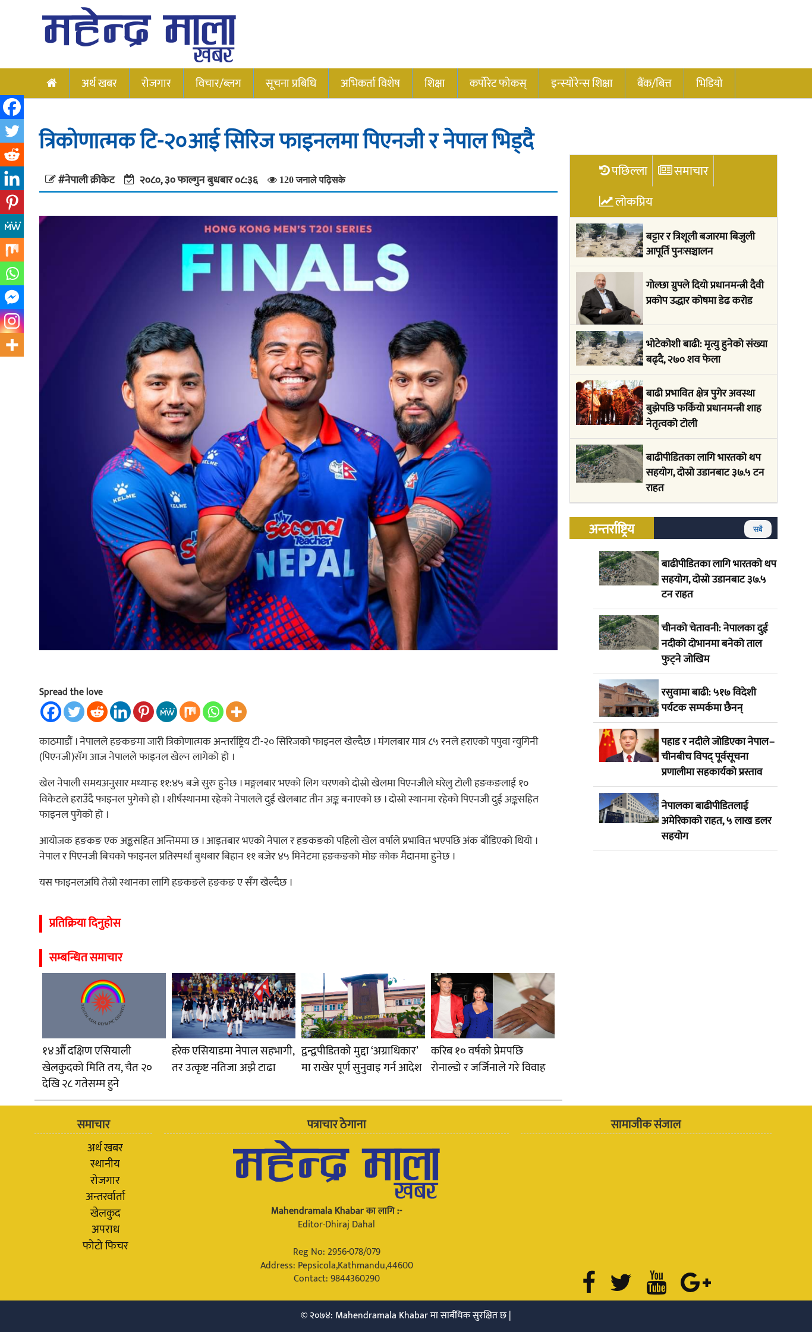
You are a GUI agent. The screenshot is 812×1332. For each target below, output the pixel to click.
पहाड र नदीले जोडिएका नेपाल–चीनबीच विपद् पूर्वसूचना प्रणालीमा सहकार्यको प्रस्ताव (718, 757)
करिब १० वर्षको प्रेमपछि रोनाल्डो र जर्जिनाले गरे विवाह (488, 1059)
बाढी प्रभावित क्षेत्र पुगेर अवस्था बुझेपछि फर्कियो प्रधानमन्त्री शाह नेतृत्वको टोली (703, 409)
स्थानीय (105, 1163)
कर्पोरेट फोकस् (498, 83)
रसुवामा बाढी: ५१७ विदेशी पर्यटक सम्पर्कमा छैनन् (709, 700)
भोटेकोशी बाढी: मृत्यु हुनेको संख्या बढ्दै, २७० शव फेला (706, 352)
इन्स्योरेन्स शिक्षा (582, 83)
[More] (236, 711)
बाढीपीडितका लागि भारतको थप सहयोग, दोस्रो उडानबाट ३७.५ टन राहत (705, 473)
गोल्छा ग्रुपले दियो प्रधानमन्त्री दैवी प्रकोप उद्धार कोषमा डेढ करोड (705, 293)
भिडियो (709, 83)
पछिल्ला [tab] (629, 170)
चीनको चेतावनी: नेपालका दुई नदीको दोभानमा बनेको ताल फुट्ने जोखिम (715, 644)
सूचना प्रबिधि (291, 83)
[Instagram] (12, 321)
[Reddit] (97, 711)
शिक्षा (434, 83)
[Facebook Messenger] (12, 297)
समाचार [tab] (691, 170)
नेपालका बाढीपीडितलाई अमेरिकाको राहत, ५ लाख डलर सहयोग (717, 822)
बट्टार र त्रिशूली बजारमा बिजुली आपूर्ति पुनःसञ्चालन (700, 244)
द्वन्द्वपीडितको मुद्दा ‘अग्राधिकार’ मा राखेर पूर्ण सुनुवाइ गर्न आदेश (361, 1059)
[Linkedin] (120, 711)
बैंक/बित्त (654, 83)
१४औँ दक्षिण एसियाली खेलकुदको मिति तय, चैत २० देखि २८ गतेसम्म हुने (97, 1067)
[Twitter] (74, 711)
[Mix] (190, 711)
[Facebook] (50, 711)
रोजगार (156, 83)
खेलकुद (105, 1213)
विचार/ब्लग (218, 83)
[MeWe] (166, 711)
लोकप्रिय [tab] (634, 201)
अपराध (105, 1229)
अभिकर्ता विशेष (370, 83)
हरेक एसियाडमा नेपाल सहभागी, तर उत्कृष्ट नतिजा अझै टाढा (233, 1059)
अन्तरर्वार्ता (105, 1196)
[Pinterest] (143, 711)
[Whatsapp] (213, 711)
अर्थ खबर (99, 83)
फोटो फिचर (105, 1245)
